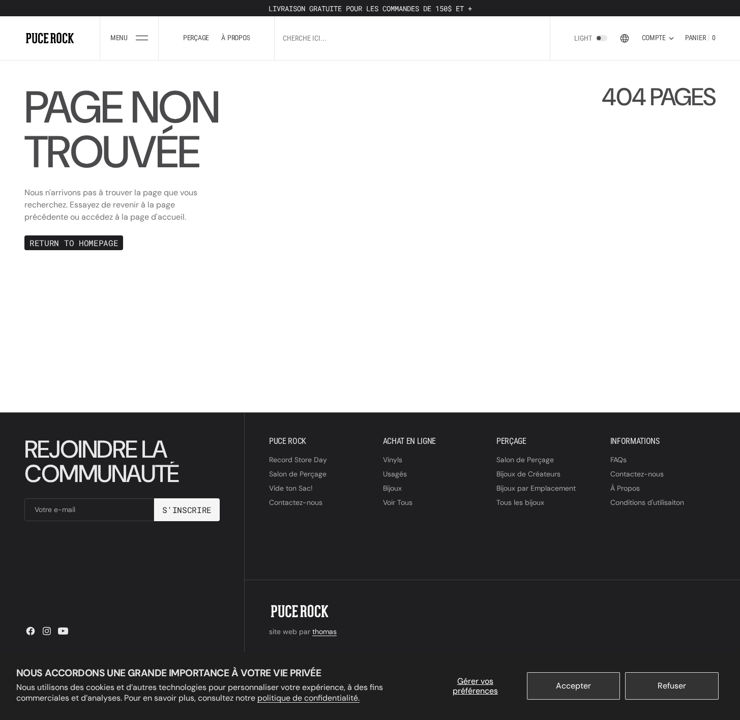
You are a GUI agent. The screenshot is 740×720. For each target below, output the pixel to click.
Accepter (573, 685)
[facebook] (30, 631)
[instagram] (47, 631)
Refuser (672, 685)
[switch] (601, 38)
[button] (129, 38)
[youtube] (63, 631)
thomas (324, 631)
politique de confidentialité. (308, 698)
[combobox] (394, 37)
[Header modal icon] (142, 38)
